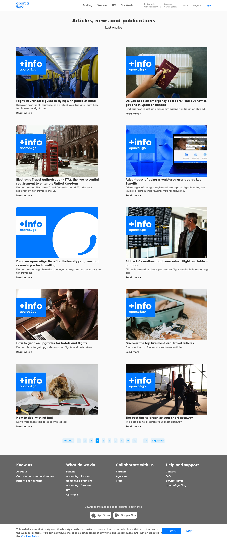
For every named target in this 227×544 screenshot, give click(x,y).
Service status (174, 480)
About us (21, 471)
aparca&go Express (78, 476)
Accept (172, 531)
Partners (121, 471)
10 (134, 440)
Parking (87, 5)
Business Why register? (170, 5)
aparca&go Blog (176, 485)
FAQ (168, 476)
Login (208, 5)
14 (145, 440)
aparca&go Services (78, 485)
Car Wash (127, 5)
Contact (171, 471)
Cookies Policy (30, 536)
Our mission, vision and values (35, 476)
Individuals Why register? (151, 5)
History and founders (29, 480)
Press (119, 480)
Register (197, 5)
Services (102, 5)
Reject (190, 531)
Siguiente (158, 440)
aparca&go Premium (79, 480)
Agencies (121, 476)
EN (184, 5)
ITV (114, 5)
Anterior (68, 440)
